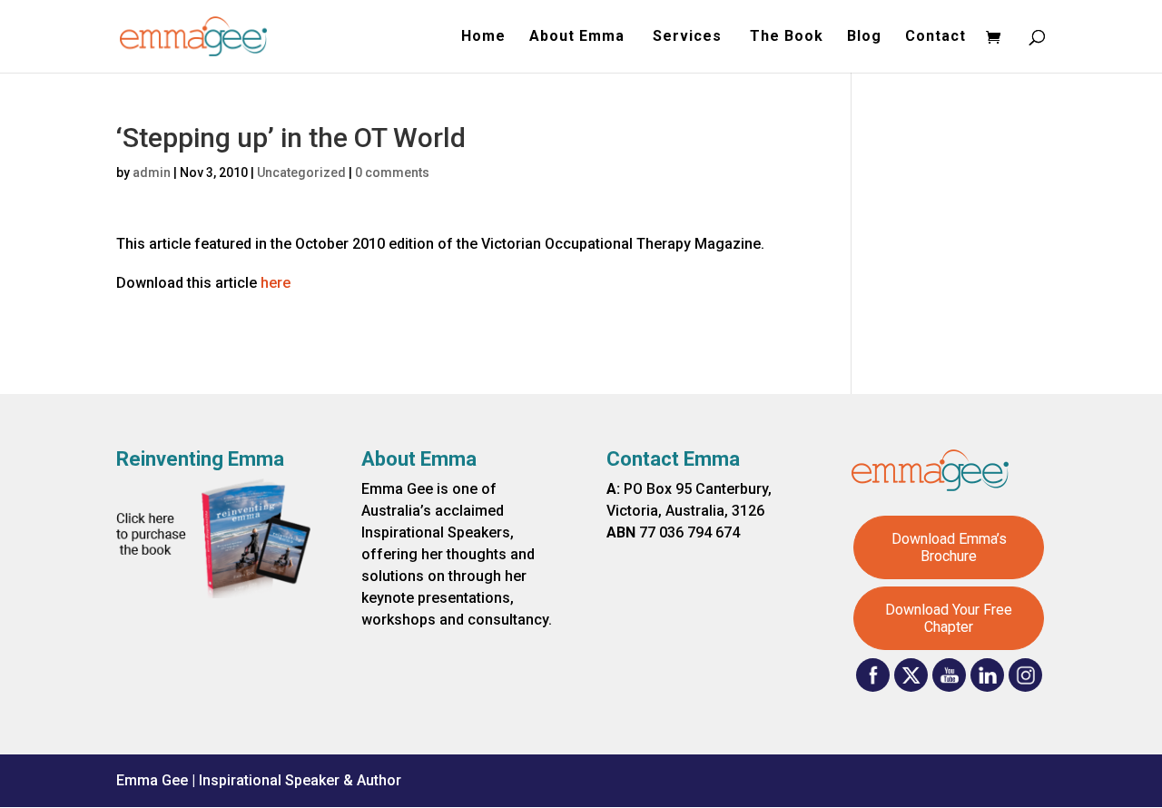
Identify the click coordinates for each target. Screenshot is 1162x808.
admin (152, 172)
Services (689, 37)
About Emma (579, 37)
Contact (935, 37)
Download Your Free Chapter (948, 618)
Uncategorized (301, 172)
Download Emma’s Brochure (949, 547)
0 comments (392, 172)
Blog (864, 37)
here (275, 282)
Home (483, 37)
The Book (786, 37)
